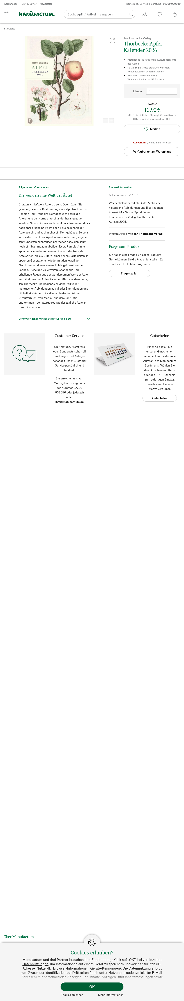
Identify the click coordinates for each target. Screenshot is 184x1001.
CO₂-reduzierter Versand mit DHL (152, 118)
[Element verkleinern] (105, 120)
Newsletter (46, 3)
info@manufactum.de (69, 401)
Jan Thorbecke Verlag (148, 233)
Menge (137, 91)
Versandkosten (168, 114)
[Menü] (6, 14)
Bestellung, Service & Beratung (153, 3)
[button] (112, 40)
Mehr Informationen (110, 994)
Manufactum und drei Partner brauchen (53, 960)
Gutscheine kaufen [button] (159, 399)
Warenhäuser (11, 3)
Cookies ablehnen (72, 994)
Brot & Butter (29, 3)
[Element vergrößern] (111, 120)
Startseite (9, 28)
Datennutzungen (35, 964)
